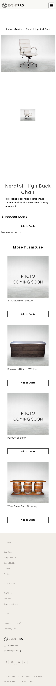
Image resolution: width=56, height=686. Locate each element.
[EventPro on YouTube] (18, 662)
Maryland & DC (10, 557)
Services (7, 598)
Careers (7, 568)
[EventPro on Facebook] (6, 662)
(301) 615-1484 (12, 646)
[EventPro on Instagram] (12, 662)
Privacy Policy (11, 682)
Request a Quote (11, 604)
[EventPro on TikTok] (24, 662)
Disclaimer (27, 682)
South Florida (9, 563)
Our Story (8, 552)
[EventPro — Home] (13, 639)
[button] (51, 5)
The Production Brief (12, 623)
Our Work (8, 593)
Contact (7, 574)
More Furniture (28, 247)
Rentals (9, 29)
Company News (10, 628)
